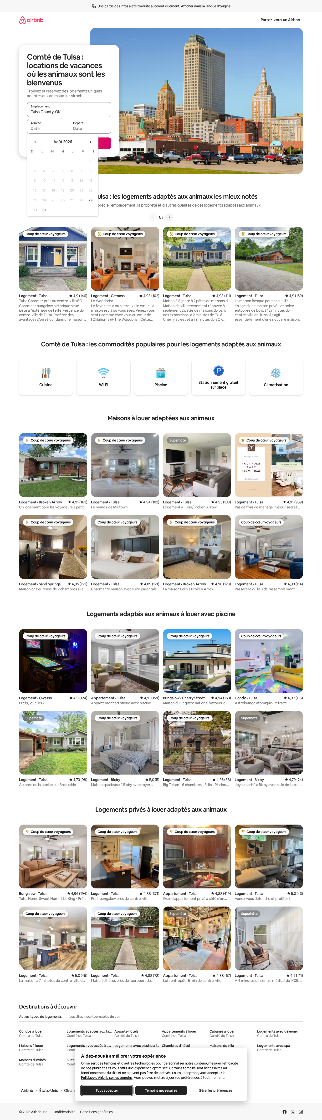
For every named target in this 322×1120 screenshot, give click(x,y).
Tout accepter (107, 1090)
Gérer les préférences (215, 1090)
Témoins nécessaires (161, 1090)
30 (35, 210)
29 (90, 200)
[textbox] (48, 128)
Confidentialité (64, 1112)
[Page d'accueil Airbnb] (31, 19)
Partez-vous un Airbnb (280, 19)
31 (44, 210)
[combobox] (69, 112)
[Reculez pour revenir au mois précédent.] (35, 142)
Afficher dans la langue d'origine (205, 6)
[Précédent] (153, 217)
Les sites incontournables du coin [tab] (95, 1016)
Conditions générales (96, 1112)
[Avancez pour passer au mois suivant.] (90, 142)
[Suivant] (169, 217)
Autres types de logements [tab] (40, 1016)
